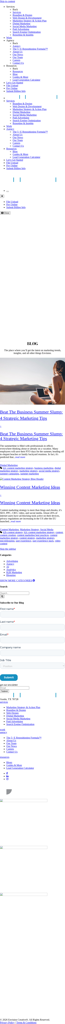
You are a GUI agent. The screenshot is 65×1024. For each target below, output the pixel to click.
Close (6, 213)
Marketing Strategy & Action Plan (30, 20)
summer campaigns (9, 473)
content (59, 532)
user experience (23, 540)
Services (10, 6)
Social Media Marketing (25, 26)
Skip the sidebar (8, 549)
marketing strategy (28, 471)
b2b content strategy (13, 532)
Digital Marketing (21, 23)
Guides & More (20, 77)
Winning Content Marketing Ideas (30, 502)
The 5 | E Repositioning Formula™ (30, 49)
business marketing (43, 468)
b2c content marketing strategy (18, 468)
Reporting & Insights (23, 34)
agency (3, 732)
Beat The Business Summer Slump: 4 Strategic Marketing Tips (31, 436)
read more (20, 457)
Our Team (18, 57)
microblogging (7, 540)
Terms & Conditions (26, 1022)
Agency (10, 40)
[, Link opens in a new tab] (23, 797)
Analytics (11, 569)
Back (15, 9)
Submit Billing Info (16, 91)
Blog (15, 74)
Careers (16, 60)
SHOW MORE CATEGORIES (16, 580)
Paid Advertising (21, 29)
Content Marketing (9, 529)
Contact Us (18, 63)
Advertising (12, 561)
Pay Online (12, 88)
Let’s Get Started (14, 82)
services (4, 702)
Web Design (12, 713)
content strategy (27, 538)
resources (4, 757)
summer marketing (29, 473)
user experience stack (43, 540)
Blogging (11, 575)
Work (9, 37)
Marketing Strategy (29, 529)
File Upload (12, 85)
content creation (8, 535)
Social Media (46, 529)
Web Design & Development (27, 18)
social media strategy (49, 471)
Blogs (9, 762)
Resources (11, 65)
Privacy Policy (7, 1022)
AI (7, 566)
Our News (18, 54)
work (2, 729)
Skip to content (7, 1)
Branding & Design (22, 15)
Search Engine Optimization (27, 32)
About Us (17, 51)
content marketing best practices (33, 535)
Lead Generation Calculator (26, 80)
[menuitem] (39, 12)
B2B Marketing (14, 572)
